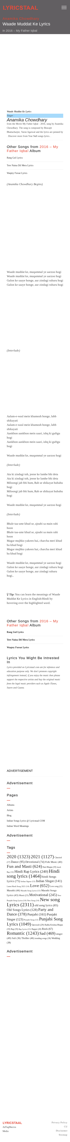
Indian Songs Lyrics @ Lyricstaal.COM (26, 821)
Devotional (35, 861)
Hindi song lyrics (33, 873)
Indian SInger (49, 881)
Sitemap (63, 1134)
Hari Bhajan (49, 867)
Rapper (36, 929)
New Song (33, 900)
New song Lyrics (33, 902)
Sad (47, 933)
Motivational (43, 895)
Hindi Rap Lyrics (31, 871)
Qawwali (38, 924)
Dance (18, 861)
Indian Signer (28, 881)
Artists (10, 810)
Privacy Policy (59, 1122)
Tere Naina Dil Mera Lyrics (20, 165)
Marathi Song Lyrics (31, 891)
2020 (18, 856)
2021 (42, 856)
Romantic (23, 933)
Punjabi (36, 914)
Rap (14, 929)
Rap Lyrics (25, 929)
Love (39, 885)
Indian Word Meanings (18, 826)
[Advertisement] (35, 71)
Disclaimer (61, 1130)
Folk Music (53, 862)
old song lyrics (46, 905)
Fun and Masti (24, 866)
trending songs (43, 938)
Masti (24, 895)
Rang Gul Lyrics (15, 157)
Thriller (27, 938)
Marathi (13, 890)
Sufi (35, 136)
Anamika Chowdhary (21, 18)
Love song (56, 886)
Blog (9, 815)
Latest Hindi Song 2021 (18, 886)
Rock (47, 928)
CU (65, 1126)
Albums (10, 805)
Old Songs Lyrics (22, 910)
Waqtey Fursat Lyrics (17, 173)
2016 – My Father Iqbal (21, 30)
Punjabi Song (31, 920)
